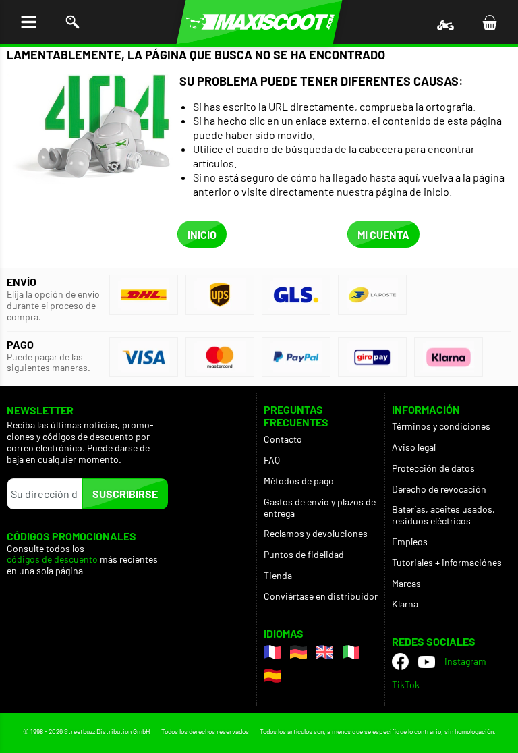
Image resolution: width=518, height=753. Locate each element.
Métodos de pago (299, 480)
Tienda (278, 575)
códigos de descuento (52, 559)
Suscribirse (125, 493)
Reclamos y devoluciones (316, 533)
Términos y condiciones (441, 426)
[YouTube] (426, 662)
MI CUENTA (383, 234)
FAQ (272, 460)
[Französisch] (272, 652)
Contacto (283, 439)
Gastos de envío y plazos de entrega (320, 507)
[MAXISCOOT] (259, 22)
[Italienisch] (351, 652)
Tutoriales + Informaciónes (447, 562)
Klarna (405, 603)
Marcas (406, 583)
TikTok (406, 684)
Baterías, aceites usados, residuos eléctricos (443, 514)
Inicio (202, 234)
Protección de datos (433, 468)
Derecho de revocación (439, 489)
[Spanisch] (272, 676)
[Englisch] (324, 652)
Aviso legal (414, 447)
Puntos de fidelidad (304, 554)
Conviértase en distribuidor (321, 596)
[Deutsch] (298, 652)
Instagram (465, 661)
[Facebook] (400, 661)
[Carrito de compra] (489, 22)
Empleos (410, 541)
